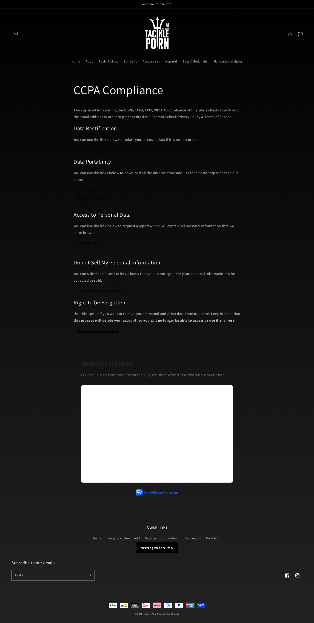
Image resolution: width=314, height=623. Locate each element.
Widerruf (174, 538)
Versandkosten (119, 538)
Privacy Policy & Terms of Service (204, 116)
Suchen (98, 538)
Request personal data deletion (98, 330)
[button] (16, 34)
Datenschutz (154, 538)
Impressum (193, 538)
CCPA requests (88, 190)
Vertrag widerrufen (157, 548)
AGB (137, 538)
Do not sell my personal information (101, 291)
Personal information (92, 196)
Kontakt (212, 538)
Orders (82, 203)
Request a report (89, 243)
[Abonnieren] (89, 575)
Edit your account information (97, 150)
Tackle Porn (150, 613)
